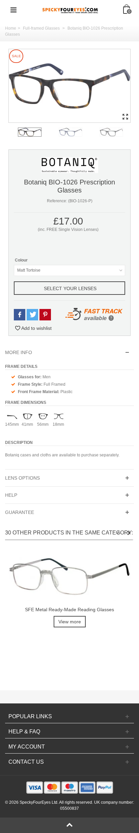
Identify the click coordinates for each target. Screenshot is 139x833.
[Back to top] (69, 825)
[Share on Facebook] (19, 315)
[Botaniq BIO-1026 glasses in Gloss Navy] (78, 132)
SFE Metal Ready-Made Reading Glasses (69, 609)
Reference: (57, 201)
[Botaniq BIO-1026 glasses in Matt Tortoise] (69, 86)
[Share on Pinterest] (45, 315)
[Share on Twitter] (32, 315)
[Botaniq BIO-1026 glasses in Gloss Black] (119, 132)
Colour (22, 260)
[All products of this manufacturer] (69, 165)
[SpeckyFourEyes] (70, 9)
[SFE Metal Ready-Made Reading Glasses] (69, 576)
